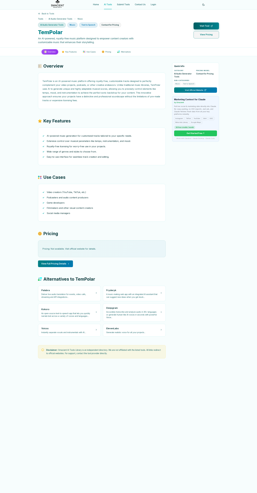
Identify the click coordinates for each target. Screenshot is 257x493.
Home (96, 4)
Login (153, 4)
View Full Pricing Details (53, 263)
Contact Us (140, 4)
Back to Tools (48, 13)
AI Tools (108, 4)
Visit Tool (204, 26)
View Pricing (206, 34)
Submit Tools (123, 4)
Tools (40, 19)
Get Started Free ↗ (196, 133)
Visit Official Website (194, 90)
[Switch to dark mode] (203, 4)
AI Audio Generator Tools (60, 19)
